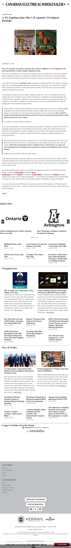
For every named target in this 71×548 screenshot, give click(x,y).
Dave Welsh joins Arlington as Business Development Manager (51, 232)
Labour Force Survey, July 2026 (14, 256)
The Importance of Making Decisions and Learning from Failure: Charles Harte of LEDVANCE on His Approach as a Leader (58, 411)
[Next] (68, 221)
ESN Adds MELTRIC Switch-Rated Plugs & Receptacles (34, 333)
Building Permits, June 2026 (12, 245)
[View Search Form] (2, 4)
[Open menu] (68, 4)
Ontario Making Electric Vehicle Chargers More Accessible (16, 232)
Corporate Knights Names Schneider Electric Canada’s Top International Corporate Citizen (36, 414)
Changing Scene (7, 14)
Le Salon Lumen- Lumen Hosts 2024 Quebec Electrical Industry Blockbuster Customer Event (19, 371)
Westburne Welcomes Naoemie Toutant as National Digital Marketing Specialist (14, 400)
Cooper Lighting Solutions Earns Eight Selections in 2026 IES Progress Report (52, 291)
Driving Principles (7, 470)
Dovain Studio (36, 174)
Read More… (19, 310)
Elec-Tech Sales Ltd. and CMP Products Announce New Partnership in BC (13, 321)
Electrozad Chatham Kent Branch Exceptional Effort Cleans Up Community (36, 399)
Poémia (19, 174)
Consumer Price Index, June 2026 (34, 256)
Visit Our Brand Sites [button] (35, 504)
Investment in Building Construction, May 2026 (57, 245)
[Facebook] (31, 509)
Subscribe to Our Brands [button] (35, 499)
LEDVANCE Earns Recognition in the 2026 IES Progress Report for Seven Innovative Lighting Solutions (13, 335)
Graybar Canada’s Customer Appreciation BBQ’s (13, 414)
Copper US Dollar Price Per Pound (18, 425)
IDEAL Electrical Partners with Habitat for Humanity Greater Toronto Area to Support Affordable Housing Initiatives (58, 323)
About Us (4, 468)
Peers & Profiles (9, 347)
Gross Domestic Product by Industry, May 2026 (36, 245)
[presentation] (17, 218)
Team (3, 472)
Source (4, 193)
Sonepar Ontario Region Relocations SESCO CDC (57, 398)
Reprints (4, 483)
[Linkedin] (40, 509)
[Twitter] (35, 509)
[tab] (33, 237)
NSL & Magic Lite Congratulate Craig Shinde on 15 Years (18, 291)
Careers (4, 475)
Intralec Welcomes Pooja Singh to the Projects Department (35, 321)
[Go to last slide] (2, 221)
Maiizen (56, 174)
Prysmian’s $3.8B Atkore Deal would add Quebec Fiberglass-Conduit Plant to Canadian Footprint (57, 258)
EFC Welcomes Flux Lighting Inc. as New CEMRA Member (56, 338)
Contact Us (5, 492)
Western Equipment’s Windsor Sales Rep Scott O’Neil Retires (52, 370)
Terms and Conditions (8, 487)
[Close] (69, 543)
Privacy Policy (6, 485)
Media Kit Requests (7, 490)
